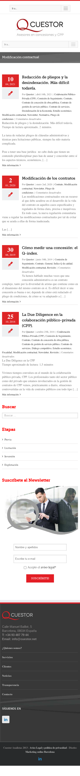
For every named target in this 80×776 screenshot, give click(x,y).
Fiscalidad (7, 352)
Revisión (51, 267)
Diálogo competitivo (41, 348)
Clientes (6, 666)
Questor (30, 94)
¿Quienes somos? (12, 648)
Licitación (10, 448)
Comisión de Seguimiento (49, 98)
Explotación (11, 465)
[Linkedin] (40, 758)
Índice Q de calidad (63, 263)
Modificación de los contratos (48, 178)
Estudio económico (62, 110)
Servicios (7, 657)
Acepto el (41, 567)
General (49, 263)
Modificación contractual (14, 114)
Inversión (10, 456)
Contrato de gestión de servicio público (41, 344)
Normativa (44, 114)
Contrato (68, 98)
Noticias (6, 676)
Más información (10, 165)
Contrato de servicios (59, 106)
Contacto (7, 694)
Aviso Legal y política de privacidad (48, 747)
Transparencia (10, 685)
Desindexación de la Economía (37, 110)
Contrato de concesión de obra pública (40, 102)
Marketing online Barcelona (40, 752)
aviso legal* (48, 567)
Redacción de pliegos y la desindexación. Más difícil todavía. (45, 82)
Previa (8, 439)
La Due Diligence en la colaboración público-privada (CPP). (48, 320)
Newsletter (32, 114)
